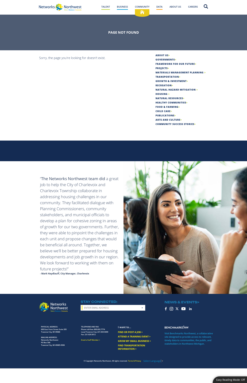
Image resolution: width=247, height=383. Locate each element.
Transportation (167, 76)
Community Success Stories (175, 124)
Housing (162, 94)
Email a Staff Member (90, 340)
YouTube (183, 309)
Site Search (206, 6)
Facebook (166, 309)
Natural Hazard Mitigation (176, 89)
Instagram (171, 308)
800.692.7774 (99, 329)
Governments (165, 59)
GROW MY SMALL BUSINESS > (134, 341)
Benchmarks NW (177, 327)
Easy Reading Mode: (230, 379)
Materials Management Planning (180, 72)
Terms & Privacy (134, 361)
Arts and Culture (168, 119)
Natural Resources (169, 98)
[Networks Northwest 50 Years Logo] (60, 7)
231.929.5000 (102, 332)
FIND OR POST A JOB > (130, 332)
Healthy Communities (171, 102)
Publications (165, 115)
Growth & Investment (171, 81)
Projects (162, 68)
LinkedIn (190, 309)
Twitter (177, 309)
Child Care (163, 111)
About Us (162, 55)
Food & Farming (167, 106)
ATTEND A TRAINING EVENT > (134, 336)
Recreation (164, 85)
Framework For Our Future (175, 63)
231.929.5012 (90, 334)
